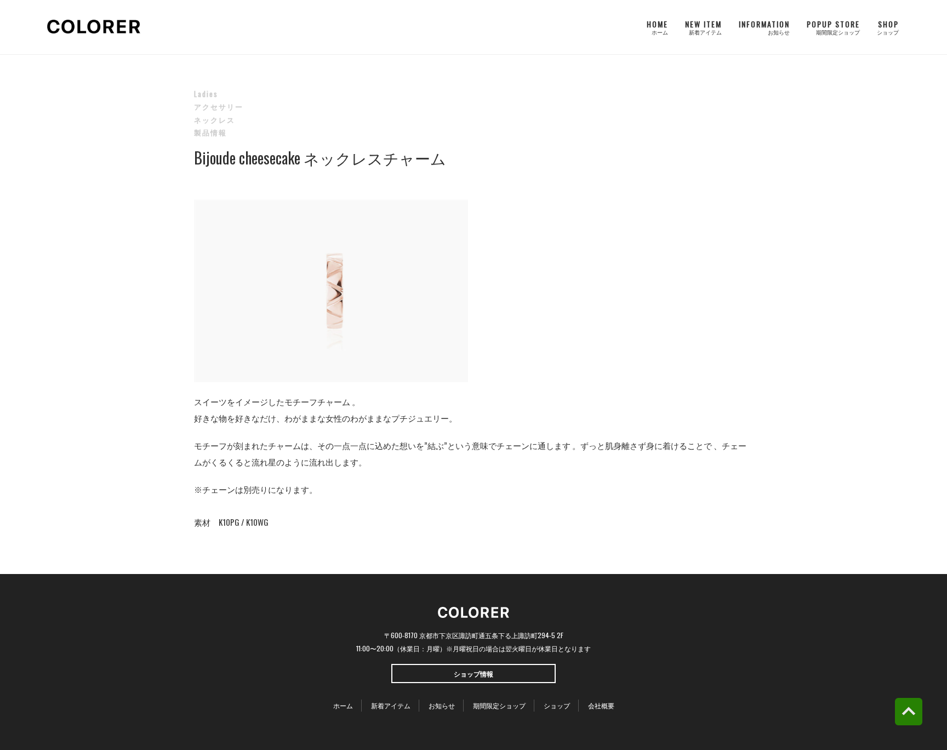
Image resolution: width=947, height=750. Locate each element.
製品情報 (210, 132)
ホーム (343, 705)
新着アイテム (390, 705)
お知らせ (442, 705)
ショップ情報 (473, 673)
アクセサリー (218, 106)
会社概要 (601, 705)
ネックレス (214, 119)
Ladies (206, 93)
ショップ (557, 705)
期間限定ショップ (499, 705)
